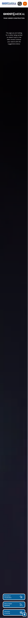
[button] (25, 4)
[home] (9, 3)
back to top (25, 614)
